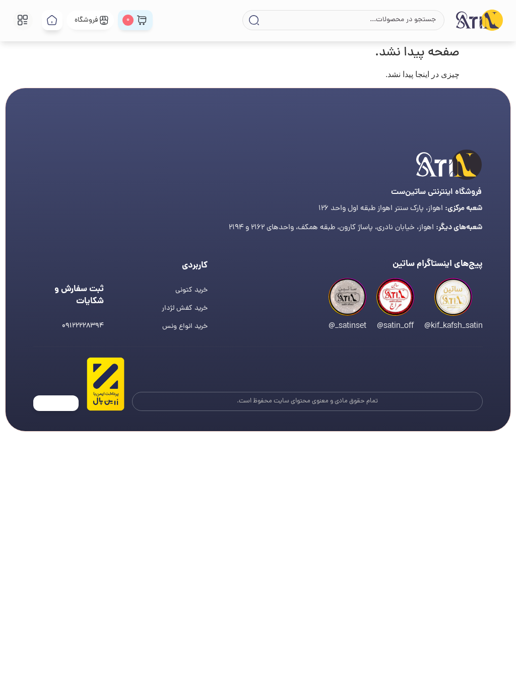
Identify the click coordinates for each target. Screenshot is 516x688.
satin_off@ (395, 326)
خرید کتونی (191, 290)
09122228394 (83, 326)
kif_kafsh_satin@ (453, 326)
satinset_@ (347, 326)
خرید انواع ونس (185, 326)
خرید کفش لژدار (185, 308)
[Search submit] (253, 20)
